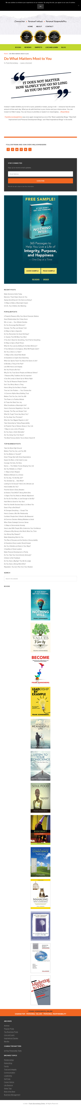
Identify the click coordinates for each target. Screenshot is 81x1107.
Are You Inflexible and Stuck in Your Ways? (17, 546)
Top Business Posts (11, 1032)
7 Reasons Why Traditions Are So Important (18, 375)
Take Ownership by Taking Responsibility (17, 423)
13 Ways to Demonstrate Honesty (14, 525)
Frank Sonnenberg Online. (37, 1104)
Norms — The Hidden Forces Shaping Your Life (19, 466)
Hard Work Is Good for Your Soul (14, 501)
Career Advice (9, 1082)
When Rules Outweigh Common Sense (16, 522)
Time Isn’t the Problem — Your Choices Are (17, 390)
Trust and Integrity (10, 1069)
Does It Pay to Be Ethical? (12, 507)
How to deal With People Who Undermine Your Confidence (22, 528)
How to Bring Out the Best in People (15, 387)
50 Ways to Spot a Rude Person (14, 343)
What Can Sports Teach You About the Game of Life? (20, 361)
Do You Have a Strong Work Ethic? (15, 564)
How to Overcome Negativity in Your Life (16, 408)
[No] (79, 5)
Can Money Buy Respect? (12, 534)
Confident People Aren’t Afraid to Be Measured (18, 516)
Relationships (9, 1060)
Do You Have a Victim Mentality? (14, 432)
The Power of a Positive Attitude (14, 399)
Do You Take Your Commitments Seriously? (17, 555)
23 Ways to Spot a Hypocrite (13, 331)
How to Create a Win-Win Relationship (16, 513)
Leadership (8, 1076)
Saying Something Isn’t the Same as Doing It (18, 300)
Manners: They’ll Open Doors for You (15, 297)
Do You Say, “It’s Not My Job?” (13, 478)
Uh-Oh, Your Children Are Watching (15, 306)
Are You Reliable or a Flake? (13, 469)
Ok (40, 6)
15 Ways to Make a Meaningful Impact (16, 303)
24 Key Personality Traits (13, 1051)
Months (6, 1041)
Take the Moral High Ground (13, 448)
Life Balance (8, 1085)
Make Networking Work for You (13, 537)
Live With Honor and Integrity (13, 367)
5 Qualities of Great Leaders (13, 549)
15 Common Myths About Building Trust (16, 393)
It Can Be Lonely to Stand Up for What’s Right (18, 378)
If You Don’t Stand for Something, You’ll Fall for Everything (22, 340)
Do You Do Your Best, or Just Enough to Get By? (19, 498)
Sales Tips (8, 1088)
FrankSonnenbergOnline (13, 117)
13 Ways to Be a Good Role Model (15, 355)
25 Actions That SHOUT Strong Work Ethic (17, 493)
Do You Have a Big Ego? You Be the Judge (17, 561)
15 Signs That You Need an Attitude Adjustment (19, 495)
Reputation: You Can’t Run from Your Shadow (18, 567)
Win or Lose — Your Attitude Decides (15, 322)
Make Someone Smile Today (13, 294)
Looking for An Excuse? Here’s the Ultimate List (19, 484)
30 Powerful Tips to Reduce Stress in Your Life (18, 426)
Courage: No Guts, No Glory (13, 463)
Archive (6, 1025)
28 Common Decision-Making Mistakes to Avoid (19, 519)
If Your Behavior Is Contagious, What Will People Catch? (21, 349)
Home (6, 54)
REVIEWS (36, 279)
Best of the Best (9, 1091)
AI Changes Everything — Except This (16, 510)
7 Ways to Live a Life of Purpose (14, 429)
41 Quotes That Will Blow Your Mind (15, 337)
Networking (8, 1063)
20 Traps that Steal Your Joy (13, 402)
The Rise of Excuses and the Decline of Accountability (21, 540)
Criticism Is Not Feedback (12, 558)
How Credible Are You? (11, 487)
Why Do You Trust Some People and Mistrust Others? (21, 372)
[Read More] (65, 112)
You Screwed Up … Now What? (14, 481)
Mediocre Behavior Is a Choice (13, 475)
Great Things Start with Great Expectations (17, 457)
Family (6, 1066)
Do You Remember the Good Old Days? (16, 334)
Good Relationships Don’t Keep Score (16, 319)
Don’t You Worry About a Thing (13, 384)
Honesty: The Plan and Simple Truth (15, 328)
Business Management (12, 1095)
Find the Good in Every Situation (14, 490)
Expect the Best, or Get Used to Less (15, 460)
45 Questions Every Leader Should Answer (17, 543)
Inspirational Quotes (11, 1038)
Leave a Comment (26, 63)
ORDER (46, 279)
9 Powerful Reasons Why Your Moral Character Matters (21, 316)
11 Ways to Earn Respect (12, 472)
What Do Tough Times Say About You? (16, 414)
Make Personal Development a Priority (16, 552)
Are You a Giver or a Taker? (13, 352)
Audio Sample (32, 271)
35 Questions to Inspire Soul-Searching (16, 358)
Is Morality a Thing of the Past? (14, 364)
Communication (9, 1072)
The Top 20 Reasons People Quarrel (15, 381)
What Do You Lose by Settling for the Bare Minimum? (20, 346)
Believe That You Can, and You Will (15, 451)
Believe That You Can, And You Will (15, 396)
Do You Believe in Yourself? (12, 454)
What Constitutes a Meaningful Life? (15, 405)
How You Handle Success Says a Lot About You (19, 504)
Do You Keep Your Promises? (13, 417)
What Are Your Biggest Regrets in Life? (16, 420)
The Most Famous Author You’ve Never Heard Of (19, 438)
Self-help (7, 1079)
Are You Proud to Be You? (12, 370)
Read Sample (49, 271)
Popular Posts (9, 1029)
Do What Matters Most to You (28, 58)
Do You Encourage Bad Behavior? (14, 325)
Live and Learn (9, 1035)
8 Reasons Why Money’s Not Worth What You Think (20, 531)
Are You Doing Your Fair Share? (14, 435)
